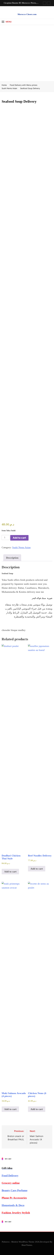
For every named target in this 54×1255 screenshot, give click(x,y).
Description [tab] (12, 557)
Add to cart (19, 537)
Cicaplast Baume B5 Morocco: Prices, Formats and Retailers (20, 3)
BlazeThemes (27, 1245)
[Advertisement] (27, 53)
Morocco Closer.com (27, 14)
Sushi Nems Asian (21, 547)
